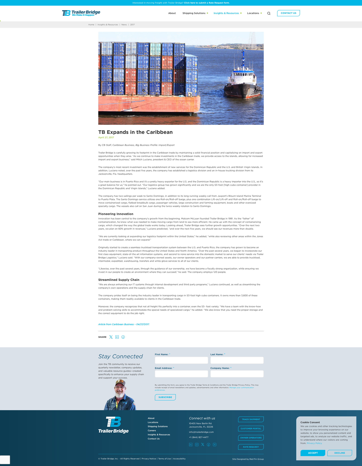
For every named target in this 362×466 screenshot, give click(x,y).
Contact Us (288, 13)
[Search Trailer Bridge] (268, 13)
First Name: (162, 354)
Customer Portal (251, 428)
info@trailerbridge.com (201, 432)
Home (91, 24)
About (172, 13)
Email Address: (164, 368)
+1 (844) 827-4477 (198, 437)
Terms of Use (164, 459)
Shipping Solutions (194, 13)
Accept (313, 453)
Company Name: (220, 368)
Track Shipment (251, 419)
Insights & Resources (226, 13)
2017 (132, 24)
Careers (152, 430)
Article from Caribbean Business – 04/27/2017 (123, 324)
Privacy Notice (149, 459)
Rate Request (251, 447)
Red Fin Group (256, 459)
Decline (339, 453)
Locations (253, 13)
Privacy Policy (314, 443)
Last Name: (217, 354)
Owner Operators (251, 438)
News (124, 24)
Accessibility (179, 459)
